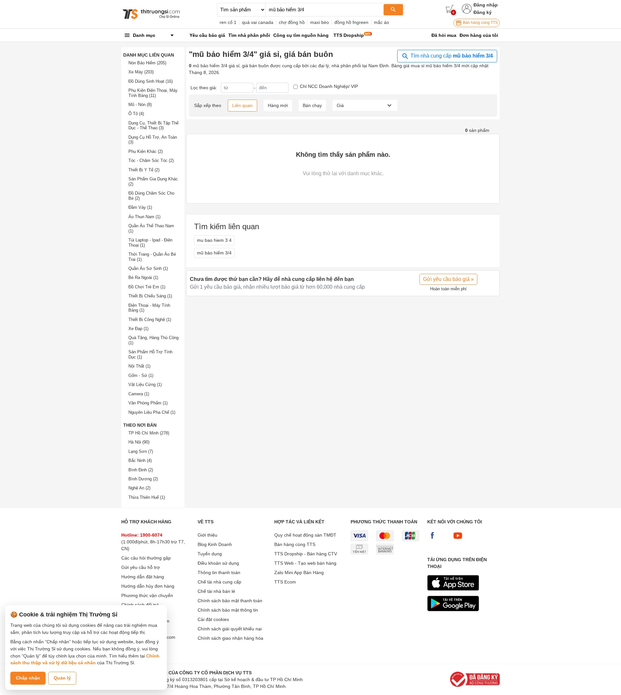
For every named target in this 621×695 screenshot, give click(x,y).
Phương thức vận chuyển (147, 595)
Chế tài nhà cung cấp (219, 581)
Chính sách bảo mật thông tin (228, 610)
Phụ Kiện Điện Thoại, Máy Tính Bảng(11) (153, 93)
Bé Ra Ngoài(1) (143, 277)
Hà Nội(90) (138, 442)
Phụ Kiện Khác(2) (145, 151)
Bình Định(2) (140, 469)
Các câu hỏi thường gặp (146, 558)
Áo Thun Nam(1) (144, 216)
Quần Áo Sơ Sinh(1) (148, 268)
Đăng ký (483, 12)
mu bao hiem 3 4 (214, 240)
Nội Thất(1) (139, 366)
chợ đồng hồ (292, 22)
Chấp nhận (28, 677)
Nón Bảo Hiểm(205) (147, 62)
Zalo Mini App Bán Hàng (299, 572)
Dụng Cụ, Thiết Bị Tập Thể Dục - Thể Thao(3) (153, 126)
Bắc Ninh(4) (140, 460)
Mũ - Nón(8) (140, 104)
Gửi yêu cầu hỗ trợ (140, 567)
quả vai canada (257, 22)
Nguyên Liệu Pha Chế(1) (151, 412)
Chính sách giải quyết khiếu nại (230, 628)
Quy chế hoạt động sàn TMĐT (305, 535)
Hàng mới (278, 105)
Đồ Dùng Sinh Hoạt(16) (150, 81)
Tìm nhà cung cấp (451, 56)
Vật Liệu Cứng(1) (145, 384)
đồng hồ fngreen (351, 22)
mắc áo (381, 22)
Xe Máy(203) (141, 72)
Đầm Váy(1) (140, 207)
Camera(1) (138, 393)
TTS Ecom (285, 581)
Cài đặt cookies (213, 619)
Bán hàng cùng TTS (480, 22)
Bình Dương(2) (143, 478)
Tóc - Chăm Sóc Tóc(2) (151, 160)
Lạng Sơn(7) (140, 451)
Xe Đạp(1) (138, 328)
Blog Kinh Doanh (215, 544)
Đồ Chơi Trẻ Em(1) (146, 286)
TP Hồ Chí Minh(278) (148, 433)
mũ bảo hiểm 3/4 (214, 252)
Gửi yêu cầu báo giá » (448, 279)
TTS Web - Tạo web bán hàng (305, 563)
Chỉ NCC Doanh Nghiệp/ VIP (329, 86)
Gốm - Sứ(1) (140, 375)
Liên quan (242, 105)
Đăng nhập (486, 4)
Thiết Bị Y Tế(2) (143, 169)
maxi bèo (319, 22)
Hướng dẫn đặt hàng (142, 576)
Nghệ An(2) (139, 488)
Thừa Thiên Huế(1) (146, 497)
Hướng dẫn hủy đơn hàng (147, 586)
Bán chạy (312, 105)
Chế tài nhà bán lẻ (216, 591)
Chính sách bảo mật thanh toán (230, 600)
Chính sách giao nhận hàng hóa (230, 638)
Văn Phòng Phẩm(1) (148, 403)
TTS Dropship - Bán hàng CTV (305, 553)
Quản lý (62, 677)
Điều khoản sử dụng (218, 563)
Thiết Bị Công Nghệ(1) (149, 319)
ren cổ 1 (228, 22)
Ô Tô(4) (136, 113)
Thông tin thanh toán (219, 572)
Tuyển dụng (210, 553)
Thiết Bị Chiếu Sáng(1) (150, 296)
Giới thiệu (207, 535)
